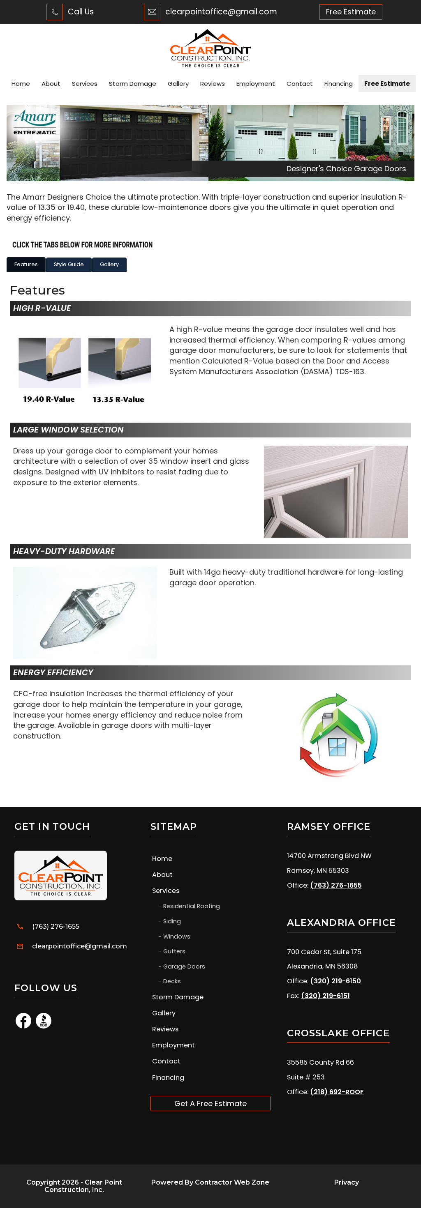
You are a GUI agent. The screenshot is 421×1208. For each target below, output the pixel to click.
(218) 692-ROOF (337, 1092)
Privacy (346, 1182)
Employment (255, 83)
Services (84, 83)
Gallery (178, 83)
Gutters (174, 951)
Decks (172, 981)
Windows (176, 936)
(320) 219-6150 (335, 981)
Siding (172, 921)
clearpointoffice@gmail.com (221, 11)
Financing (338, 83)
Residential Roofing (191, 906)
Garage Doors (184, 966)
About (51, 83)
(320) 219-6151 (325, 996)
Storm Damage (132, 83)
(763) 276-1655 (55, 926)
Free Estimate (387, 83)
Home (21, 83)
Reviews (212, 83)
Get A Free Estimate (210, 1103)
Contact (300, 83)
